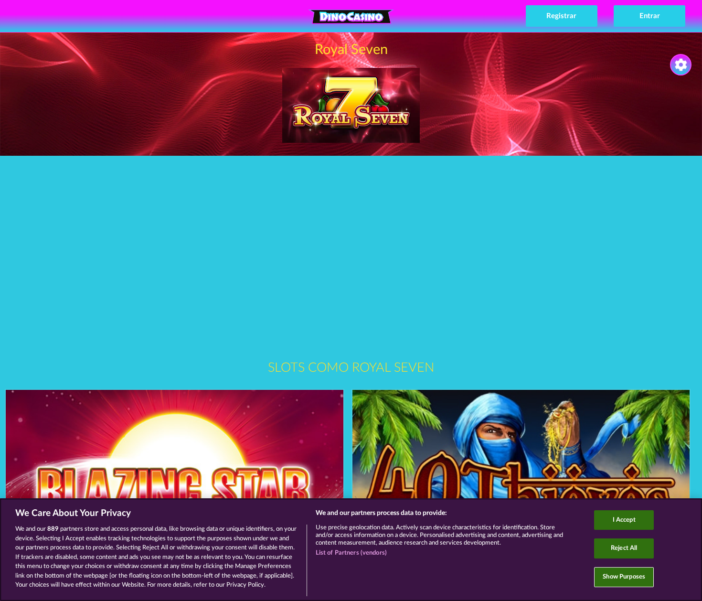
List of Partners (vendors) (351, 553)
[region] (351, 549)
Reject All (624, 548)
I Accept (624, 520)
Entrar (649, 16)
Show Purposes (624, 577)
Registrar (561, 16)
